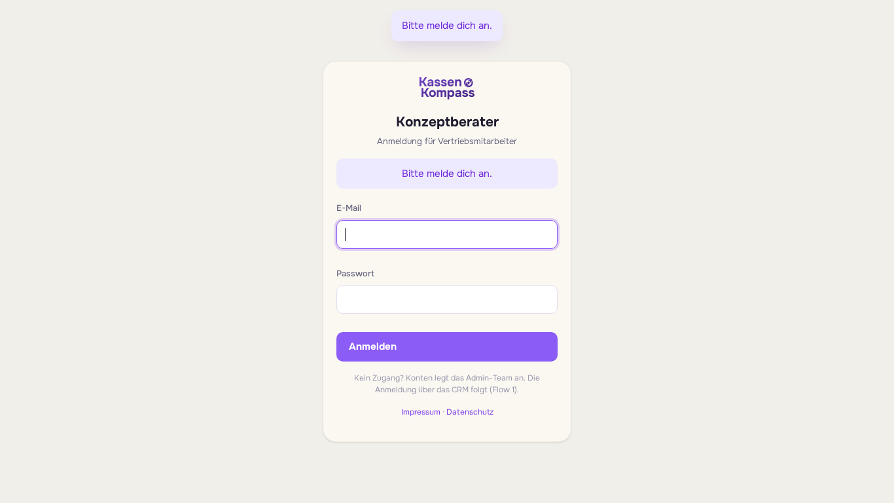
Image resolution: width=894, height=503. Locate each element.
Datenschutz (469, 412)
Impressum (420, 412)
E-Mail (348, 208)
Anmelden (373, 346)
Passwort (355, 273)
